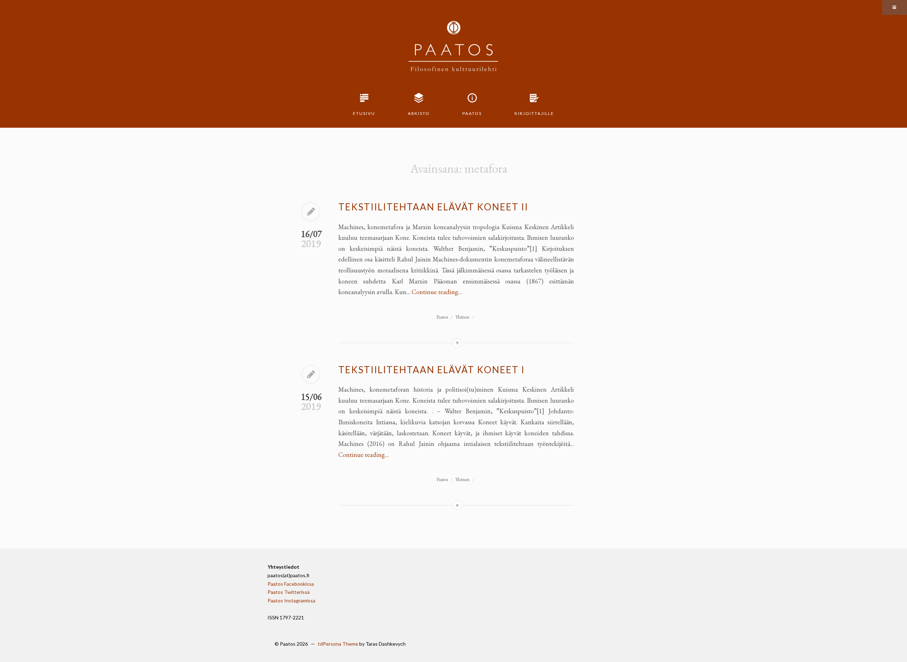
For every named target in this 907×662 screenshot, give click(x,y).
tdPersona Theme (338, 644)
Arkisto (419, 113)
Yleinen (462, 317)
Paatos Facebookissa (290, 584)
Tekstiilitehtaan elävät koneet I (431, 369)
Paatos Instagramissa (291, 600)
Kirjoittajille (534, 113)
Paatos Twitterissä (288, 592)
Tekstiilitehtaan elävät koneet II (433, 207)
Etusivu (364, 113)
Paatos (472, 113)
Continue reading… (437, 292)
